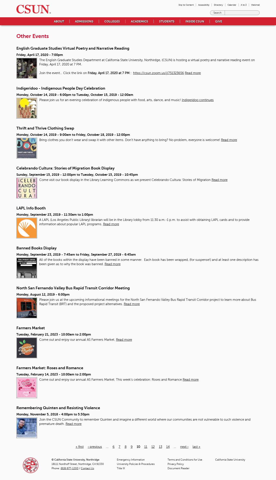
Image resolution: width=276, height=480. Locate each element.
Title (121, 468)
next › (184, 446)
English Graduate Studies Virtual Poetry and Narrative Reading (72, 48)
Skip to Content (186, 5)
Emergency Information (131, 459)
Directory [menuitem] (218, 5)
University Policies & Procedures (136, 464)
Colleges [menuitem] (112, 21)
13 (160, 446)
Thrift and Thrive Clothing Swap (45, 128)
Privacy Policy (176, 464)
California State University (230, 459)
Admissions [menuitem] (84, 21)
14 (168, 446)
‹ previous (95, 446)
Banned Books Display (36, 248)
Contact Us (87, 468)
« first (80, 446)
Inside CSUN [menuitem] (194, 21)
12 (153, 446)
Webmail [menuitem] (255, 5)
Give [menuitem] (218, 21)
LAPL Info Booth (31, 208)
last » (196, 446)
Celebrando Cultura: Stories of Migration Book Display (65, 168)
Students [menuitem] (166, 21)
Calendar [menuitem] (231, 5)
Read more (193, 73)
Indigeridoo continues (198, 100)
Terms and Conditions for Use (185, 459)
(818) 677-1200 (69, 468)
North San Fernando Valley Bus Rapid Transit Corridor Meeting (73, 288)
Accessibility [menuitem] (203, 5)
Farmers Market (30, 328)
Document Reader (178, 468)
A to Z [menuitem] (244, 5)
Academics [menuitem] (139, 21)
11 (145, 446)
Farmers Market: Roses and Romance (49, 368)
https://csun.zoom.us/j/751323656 (158, 73)
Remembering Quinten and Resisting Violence (58, 408)
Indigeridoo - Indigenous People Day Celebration (60, 88)
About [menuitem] (59, 21)
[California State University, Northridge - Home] (32, 9)
